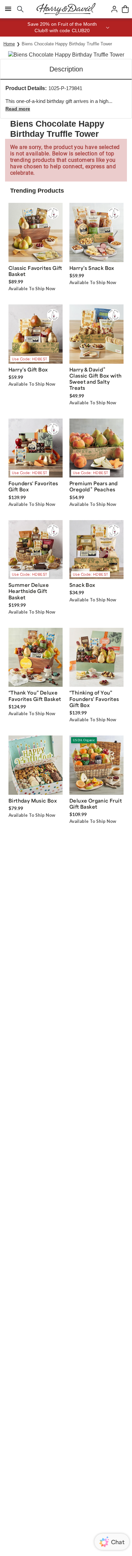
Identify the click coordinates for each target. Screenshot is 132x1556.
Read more (17, 108)
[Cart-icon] (125, 9)
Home (9, 43)
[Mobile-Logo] (66, 9)
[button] (66, 27)
